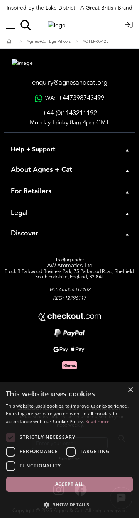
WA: (74, 98)
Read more (97, 421)
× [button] (130, 390)
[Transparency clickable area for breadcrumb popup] (50, 41)
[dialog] (69, 450)
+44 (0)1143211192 (69, 113)
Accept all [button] (69, 484)
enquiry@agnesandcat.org (69, 83)
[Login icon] (129, 25)
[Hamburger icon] (10, 25)
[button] (69, 504)
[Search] (25, 25)
